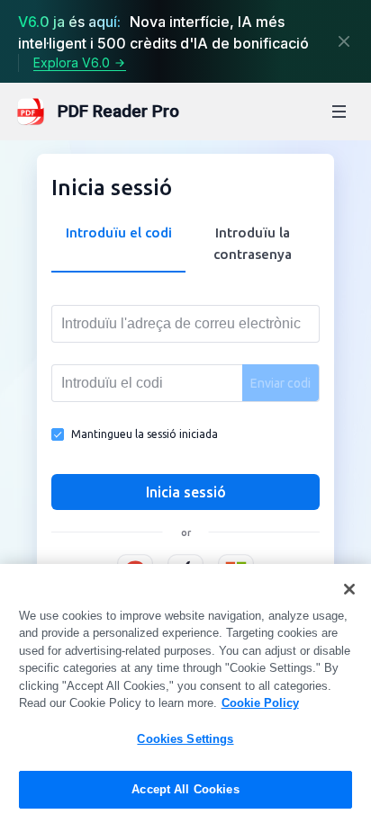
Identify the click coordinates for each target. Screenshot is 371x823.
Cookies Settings (185, 739)
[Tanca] (344, 41)
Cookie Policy (260, 703)
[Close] (349, 589)
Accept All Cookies (185, 789)
